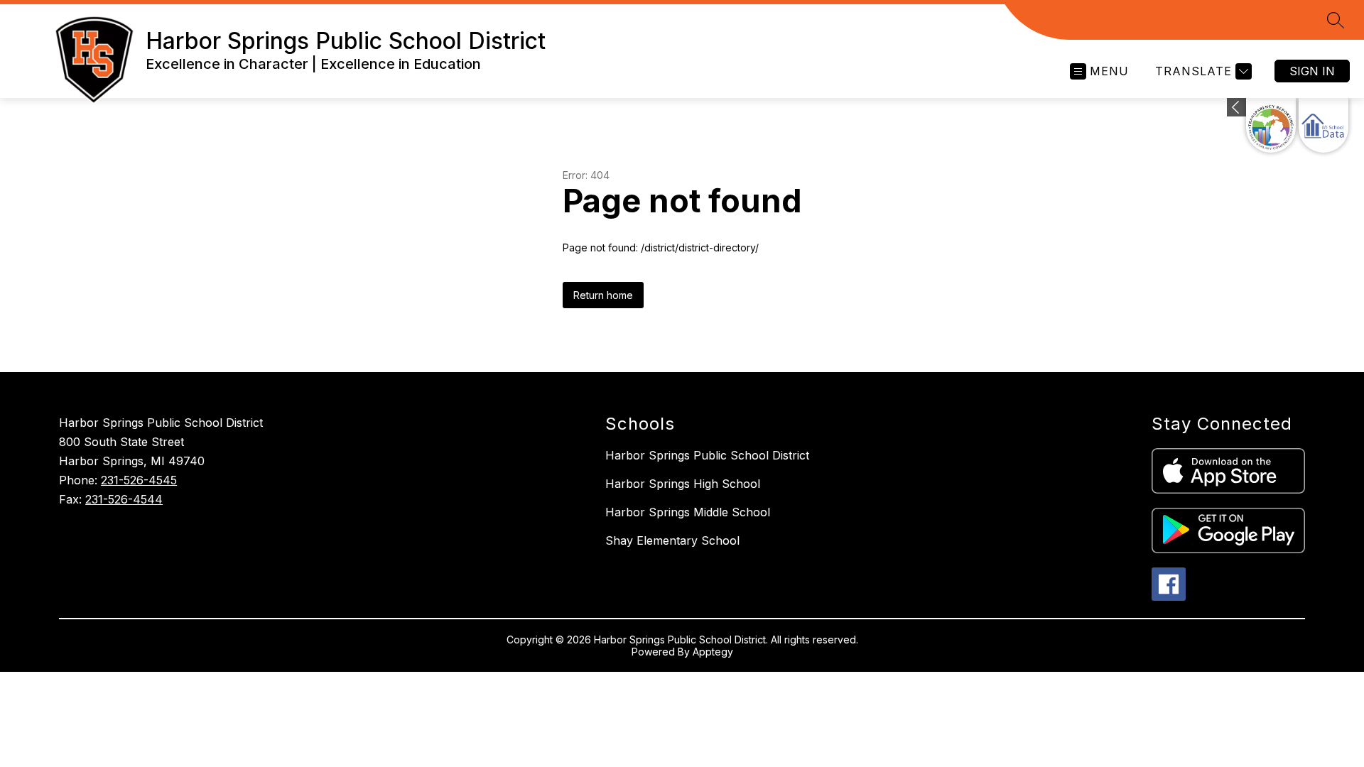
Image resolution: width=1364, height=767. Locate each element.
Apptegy (713, 652)
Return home (603, 295)
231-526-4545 (139, 480)
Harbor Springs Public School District (707, 455)
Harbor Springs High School (682, 484)
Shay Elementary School (672, 540)
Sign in (1312, 71)
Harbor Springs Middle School (687, 512)
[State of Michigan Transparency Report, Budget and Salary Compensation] (1271, 125)
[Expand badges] (1236, 107)
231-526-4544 (124, 499)
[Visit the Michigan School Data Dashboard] (1323, 125)
